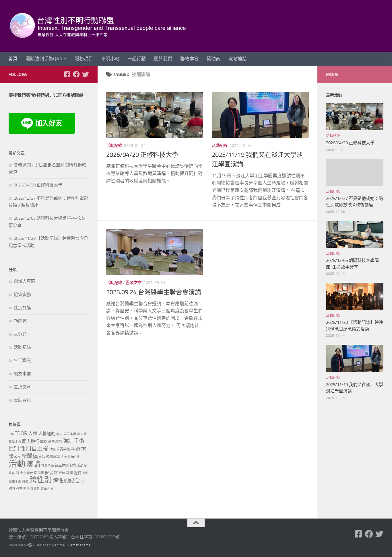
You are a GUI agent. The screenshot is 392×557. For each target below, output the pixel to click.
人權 (32, 433)
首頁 (13, 58)
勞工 (80, 434)
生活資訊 (22, 360)
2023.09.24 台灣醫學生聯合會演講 (153, 292)
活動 (17, 464)
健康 (59, 434)
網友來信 (22, 373)
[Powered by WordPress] (30, 545)
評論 (62, 473)
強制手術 (73, 441)
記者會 (51, 472)
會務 (42, 457)
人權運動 (46, 433)
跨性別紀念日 (69, 480)
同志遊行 (30, 441)
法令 (64, 457)
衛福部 (39, 473)
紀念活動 (76, 465)
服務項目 (84, 58)
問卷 (43, 441)
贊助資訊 (22, 400)
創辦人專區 (24, 281)
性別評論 (22, 307)
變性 (86, 473)
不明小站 (110, 58)
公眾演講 (69, 434)
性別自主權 (34, 448)
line (11, 434)
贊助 (25, 481)
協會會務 (22, 294)
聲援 (19, 473)
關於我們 (163, 58)
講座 (69, 473)
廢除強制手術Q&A (44, 58)
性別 (14, 449)
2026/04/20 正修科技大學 (142, 155)
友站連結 (237, 58)
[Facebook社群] (67, 74)
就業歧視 (55, 441)
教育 (17, 457)
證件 (78, 472)
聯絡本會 (189, 58)
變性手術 (15, 481)
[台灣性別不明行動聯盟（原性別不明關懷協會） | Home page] (103, 25)
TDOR (21, 433)
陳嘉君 (35, 489)
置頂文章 (134, 282)
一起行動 (136, 58)
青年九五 (47, 489)
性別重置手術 (59, 449)
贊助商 (213, 58)
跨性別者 (15, 488)
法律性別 (74, 457)
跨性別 (40, 480)
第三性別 (62, 465)
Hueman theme (78, 545)
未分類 (20, 334)
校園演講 (53, 457)
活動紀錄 (114, 145)
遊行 (26, 489)
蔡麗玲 (28, 473)
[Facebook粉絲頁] (76, 74)
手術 (75, 449)
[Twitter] (85, 74)
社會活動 (47, 466)
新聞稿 (20, 321)
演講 (33, 464)
